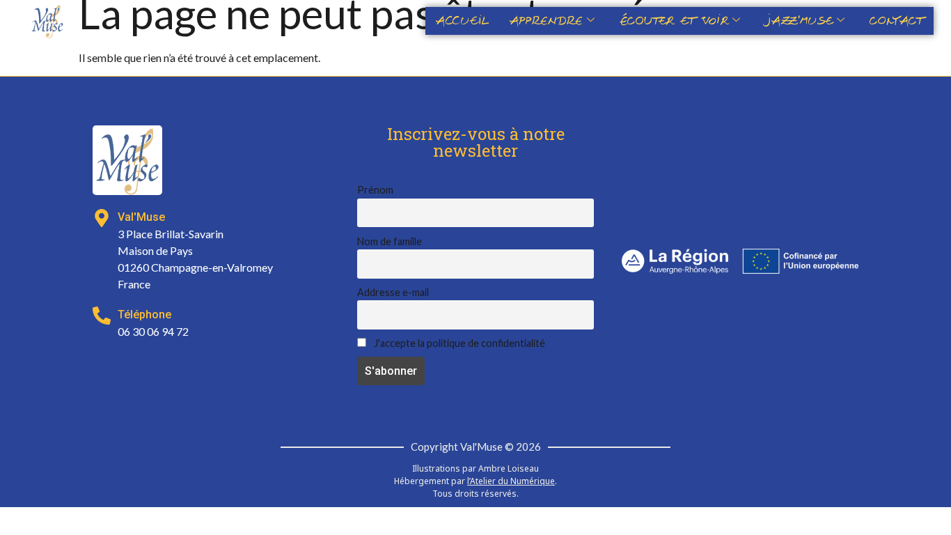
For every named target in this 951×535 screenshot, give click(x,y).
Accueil (462, 21)
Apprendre (546, 21)
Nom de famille (389, 241)
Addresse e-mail (393, 292)
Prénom (375, 190)
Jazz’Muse (799, 21)
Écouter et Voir (674, 21)
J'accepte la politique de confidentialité (458, 343)
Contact (896, 21)
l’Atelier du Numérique (511, 481)
